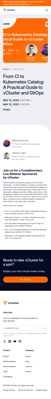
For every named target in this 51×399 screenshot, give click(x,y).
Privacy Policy (32, 333)
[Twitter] (4, 341)
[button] (46, 10)
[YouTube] (14, 341)
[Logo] (9, 10)
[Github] (19, 341)
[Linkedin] (9, 341)
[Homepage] (11, 303)
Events (6, 69)
